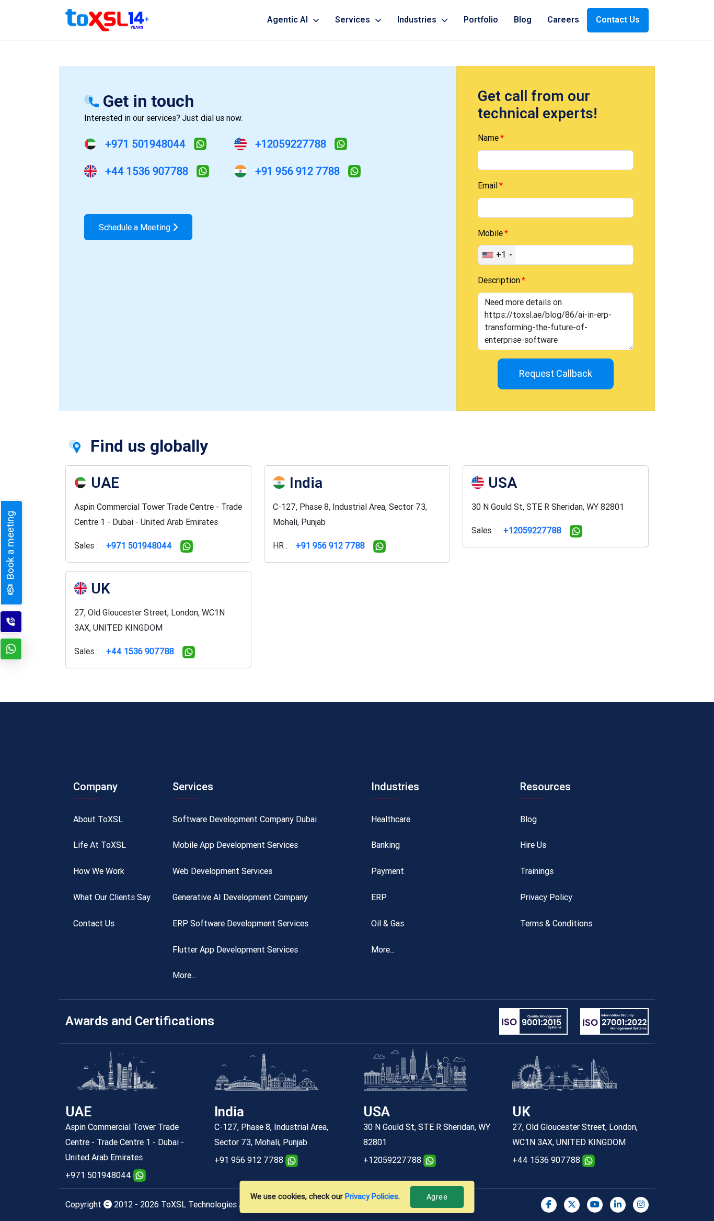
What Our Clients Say (112, 897)
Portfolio (481, 20)
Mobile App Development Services (235, 845)
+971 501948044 (145, 144)
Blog (523, 20)
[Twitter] (572, 1205)
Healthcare (390, 819)
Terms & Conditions (556, 923)
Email (488, 186)
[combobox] (496, 254)
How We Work (98, 871)
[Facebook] (549, 1205)
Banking (385, 845)
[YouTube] (595, 1205)
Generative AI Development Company (240, 897)
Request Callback (555, 373)
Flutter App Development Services (235, 950)
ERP (379, 897)
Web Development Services (222, 871)
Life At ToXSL (99, 845)
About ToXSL (98, 819)
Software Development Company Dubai (244, 819)
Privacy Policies (371, 1196)
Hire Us (533, 845)
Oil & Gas (387, 923)
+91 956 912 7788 (297, 171)
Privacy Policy (546, 897)
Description (499, 280)
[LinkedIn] (618, 1205)
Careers (563, 20)
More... (184, 975)
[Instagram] (641, 1205)
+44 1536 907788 (146, 171)
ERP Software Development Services (240, 923)
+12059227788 (290, 144)
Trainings (537, 871)
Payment (387, 871)
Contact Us (618, 20)
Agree (437, 1197)
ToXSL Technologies (200, 1204)
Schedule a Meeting (135, 227)
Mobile (490, 233)
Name (488, 138)
